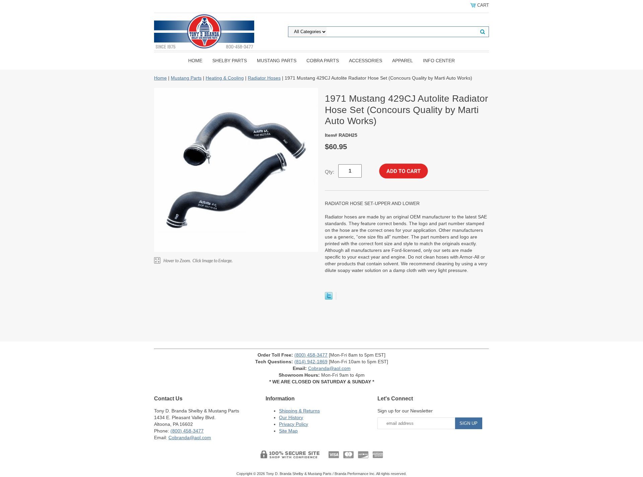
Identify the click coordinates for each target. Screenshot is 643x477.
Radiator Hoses (264, 78)
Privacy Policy (293, 424)
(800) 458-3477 (311, 355)
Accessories (365, 60)
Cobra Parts (322, 60)
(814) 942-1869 (311, 361)
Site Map (288, 431)
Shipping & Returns (299, 410)
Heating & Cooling (225, 78)
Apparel (402, 60)
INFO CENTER (439, 60)
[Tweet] (329, 298)
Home (195, 60)
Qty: (329, 172)
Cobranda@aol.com (329, 368)
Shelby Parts (229, 60)
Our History (291, 417)
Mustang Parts (276, 60)
